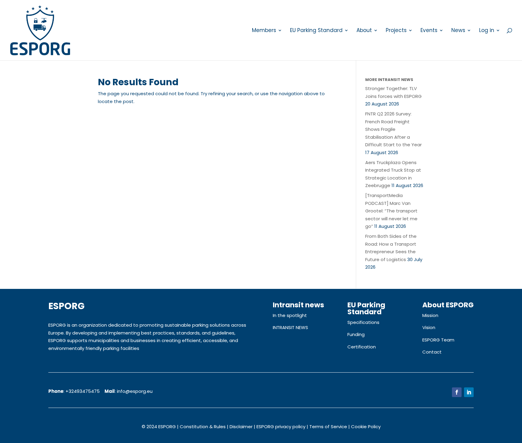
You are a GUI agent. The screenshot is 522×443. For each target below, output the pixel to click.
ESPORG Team (438, 340)
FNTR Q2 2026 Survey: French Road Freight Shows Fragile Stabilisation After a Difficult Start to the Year (393, 129)
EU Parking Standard (316, 31)
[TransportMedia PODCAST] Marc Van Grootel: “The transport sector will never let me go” (391, 210)
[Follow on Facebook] (457, 392)
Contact (432, 352)
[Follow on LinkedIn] (469, 392)
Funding (356, 334)
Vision (428, 327)
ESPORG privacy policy (280, 426)
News (458, 31)
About (364, 31)
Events (428, 31)
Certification (361, 347)
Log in (486, 31)
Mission (430, 315)
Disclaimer (241, 426)
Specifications (363, 322)
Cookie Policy (366, 426)
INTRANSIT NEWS (290, 327)
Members (264, 31)
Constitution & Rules (203, 426)
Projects (396, 31)
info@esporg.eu (135, 391)
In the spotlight (290, 315)
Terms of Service (328, 426)
